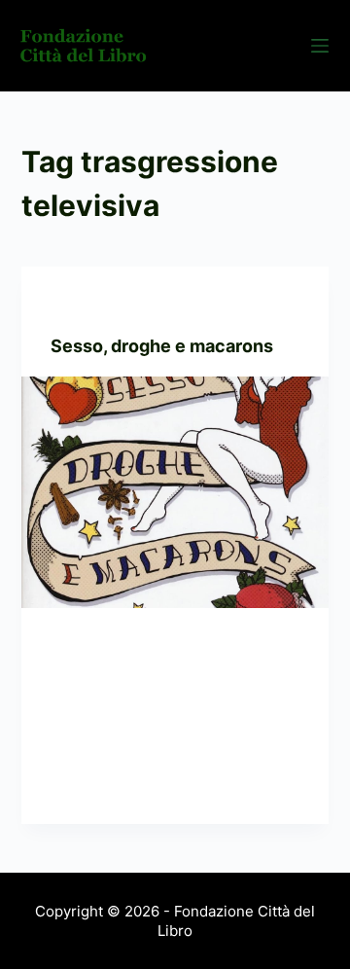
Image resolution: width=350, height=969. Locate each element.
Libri (118, 305)
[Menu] (320, 45)
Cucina (74, 305)
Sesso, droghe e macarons (162, 346)
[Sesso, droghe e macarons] (175, 492)
